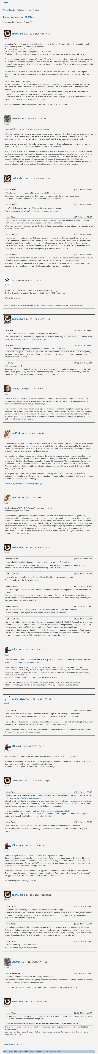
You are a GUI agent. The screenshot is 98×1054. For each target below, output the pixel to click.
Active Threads (9, 10)
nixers (6, 2)
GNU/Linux (30, 17)
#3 (49, 178)
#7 (46, 433)
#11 (50, 699)
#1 (49, 34)
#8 (46, 498)
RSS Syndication (53, 1051)
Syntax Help (7, 1051)
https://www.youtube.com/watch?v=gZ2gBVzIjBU (24, 484)
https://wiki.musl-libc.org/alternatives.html (53, 811)
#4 (40, 280)
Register (36, 10)
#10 (44, 649)
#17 (50, 1002)
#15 (49, 895)
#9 (49, 547)
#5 (49, 319)
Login (29, 10)
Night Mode (23, 1051)
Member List (40, 1051)
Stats (32, 1051)
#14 (44, 845)
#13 (49, 781)
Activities (20, 10)
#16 (45, 962)
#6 (47, 389)
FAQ (16, 1051)
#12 (44, 746)
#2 (45, 118)
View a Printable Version (12, 1044)
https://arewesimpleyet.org (29, 662)
